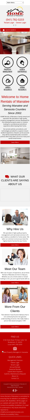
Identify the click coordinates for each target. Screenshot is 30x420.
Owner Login (21, 23)
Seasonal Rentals (15, 369)
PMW (16, 387)
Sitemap (21, 387)
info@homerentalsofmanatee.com (12, 412)
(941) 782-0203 (15, 19)
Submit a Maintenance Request (15, 374)
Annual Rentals (15, 367)
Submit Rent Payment (15, 372)
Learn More (15, 142)
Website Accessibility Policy (9, 414)
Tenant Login (9, 23)
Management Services (15, 360)
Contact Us (15, 378)
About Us (15, 376)
